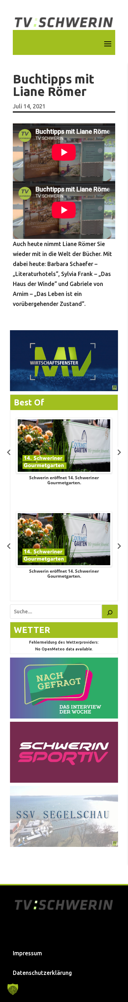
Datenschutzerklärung (42, 973)
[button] (13, 989)
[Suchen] (110, 611)
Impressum (27, 953)
